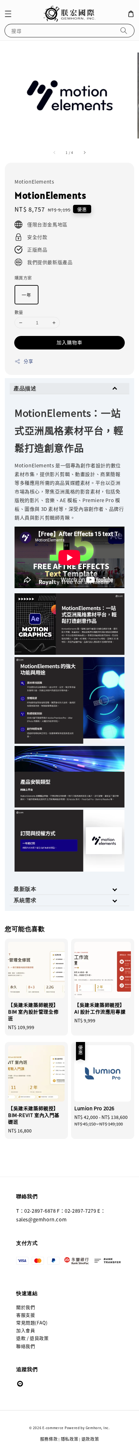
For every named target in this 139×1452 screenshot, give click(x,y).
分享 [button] (28, 361)
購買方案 (23, 277)
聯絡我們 (25, 1346)
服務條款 (49, 1439)
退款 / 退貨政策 (32, 1338)
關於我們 (25, 1307)
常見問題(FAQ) (32, 1322)
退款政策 (90, 1439)
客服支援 (25, 1315)
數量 (19, 312)
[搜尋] (123, 30)
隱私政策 (70, 1439)
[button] (8, 14)
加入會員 (25, 1330)
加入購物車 (69, 342)
